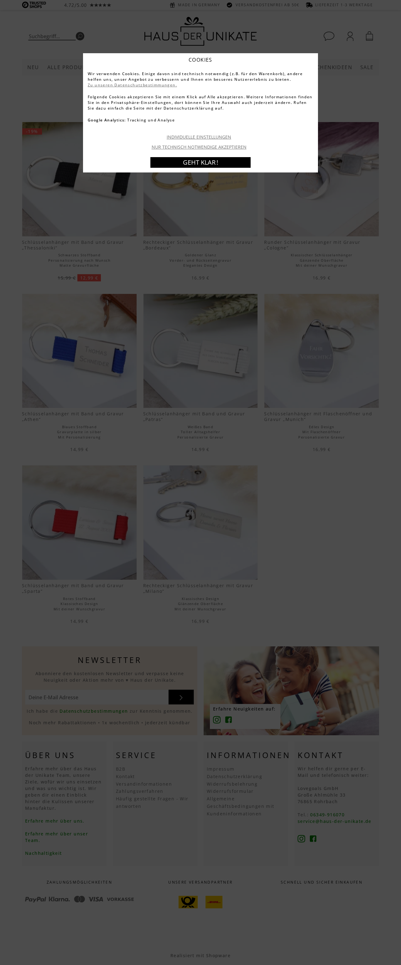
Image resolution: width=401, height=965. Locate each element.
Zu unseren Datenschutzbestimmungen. (132, 85)
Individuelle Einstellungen (199, 137)
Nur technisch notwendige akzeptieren (199, 147)
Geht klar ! (200, 162)
